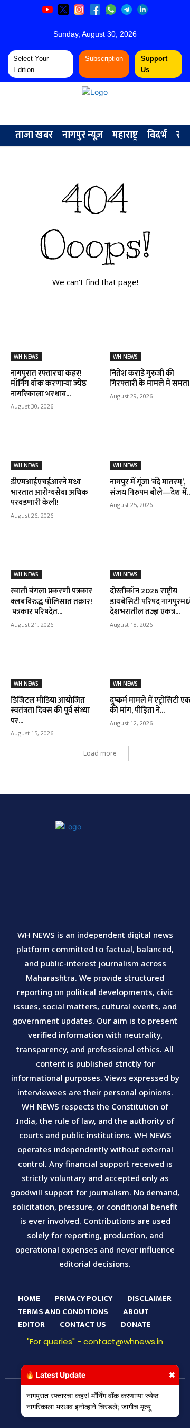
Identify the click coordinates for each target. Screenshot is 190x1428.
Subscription (104, 59)
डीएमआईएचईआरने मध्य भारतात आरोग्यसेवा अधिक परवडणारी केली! (49, 492)
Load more (100, 753)
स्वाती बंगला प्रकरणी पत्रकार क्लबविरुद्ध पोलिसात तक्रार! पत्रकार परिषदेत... (51, 601)
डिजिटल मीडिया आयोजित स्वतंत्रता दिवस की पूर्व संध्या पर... (50, 711)
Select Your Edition (31, 64)
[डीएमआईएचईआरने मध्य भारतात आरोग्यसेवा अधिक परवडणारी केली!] (54, 448)
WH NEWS (26, 356)
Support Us (154, 64)
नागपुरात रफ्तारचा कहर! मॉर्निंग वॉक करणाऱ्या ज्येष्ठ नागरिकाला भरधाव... (49, 384)
